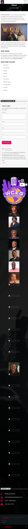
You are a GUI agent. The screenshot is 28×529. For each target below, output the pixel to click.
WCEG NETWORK (6, 518)
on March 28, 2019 (8, 150)
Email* (3, 127)
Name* (3, 121)
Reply (3, 162)
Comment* (4, 112)
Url (2, 134)
